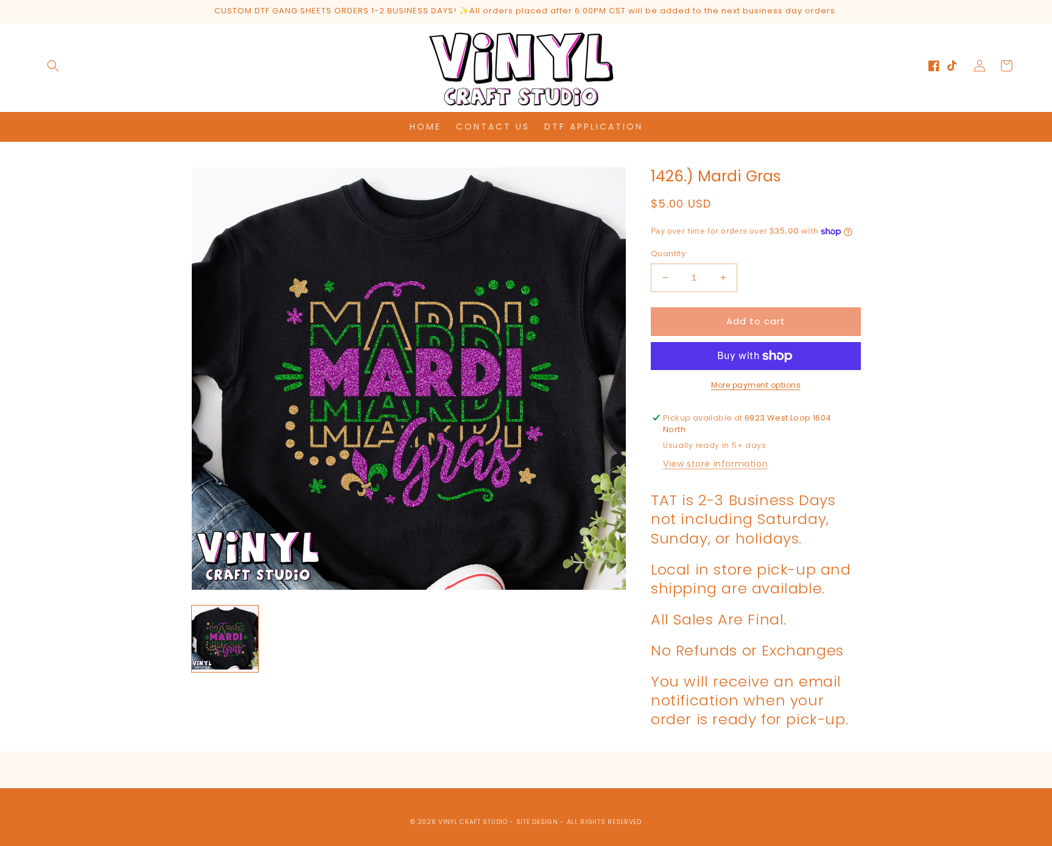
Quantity (668, 253)
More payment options (756, 385)
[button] (53, 65)
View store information (715, 464)
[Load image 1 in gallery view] (225, 639)
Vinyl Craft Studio (473, 822)
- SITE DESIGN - (538, 822)
